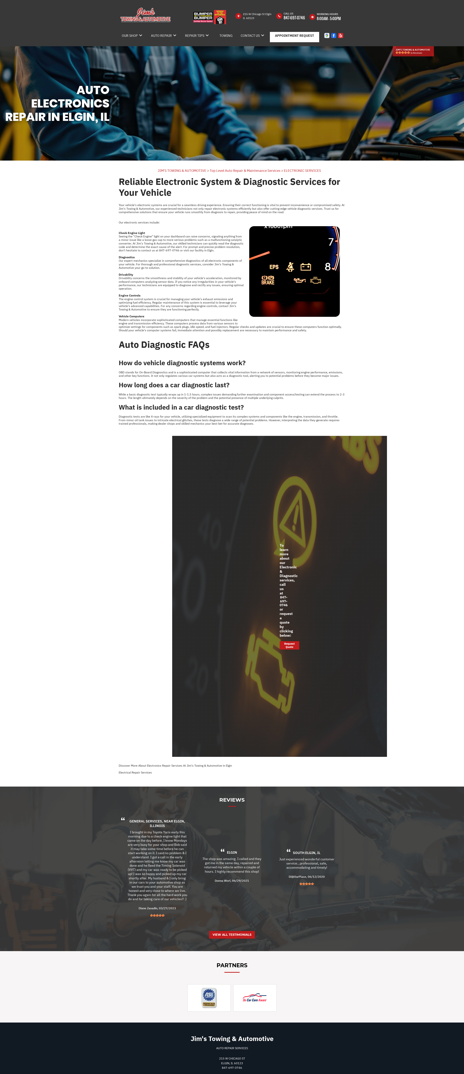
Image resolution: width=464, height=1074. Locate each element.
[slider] (402, 52)
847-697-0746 (294, 17)
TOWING (226, 36)
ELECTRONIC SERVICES (302, 170)
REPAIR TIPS (194, 36)
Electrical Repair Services (135, 772)
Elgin (232, 852)
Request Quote (289, 645)
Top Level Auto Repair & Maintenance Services (245, 170)
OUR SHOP (130, 36)
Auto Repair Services (232, 1048)
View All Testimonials (232, 934)
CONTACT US (250, 36)
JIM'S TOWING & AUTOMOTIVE (182, 170)
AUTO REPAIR (161, 36)
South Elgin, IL (306, 853)
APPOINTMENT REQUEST (294, 36)
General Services (145, 821)
